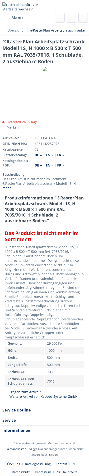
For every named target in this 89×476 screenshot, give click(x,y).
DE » (39, 165)
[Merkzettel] (71, 18)
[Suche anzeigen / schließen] (60, 18)
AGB (75, 464)
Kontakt (61, 464)
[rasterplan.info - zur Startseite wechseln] (23, 6)
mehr (6, 188)
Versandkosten (16, 449)
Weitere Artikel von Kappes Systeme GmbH (43, 396)
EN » (50, 165)
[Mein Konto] (83, 18)
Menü (17, 17)
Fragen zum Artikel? (25, 392)
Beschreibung (13, 174)
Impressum (43, 472)
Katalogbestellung (38, 464)
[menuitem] (12, 18)
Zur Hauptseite (66, 472)
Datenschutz (21, 472)
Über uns (13, 464)
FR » (60, 165)
